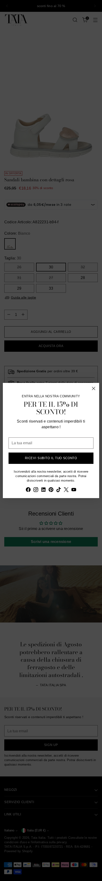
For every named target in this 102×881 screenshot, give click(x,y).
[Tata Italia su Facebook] (28, 490)
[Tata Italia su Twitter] (66, 490)
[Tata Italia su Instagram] (36, 490)
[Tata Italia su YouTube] (74, 490)
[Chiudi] (93, 388)
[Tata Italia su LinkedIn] (43, 490)
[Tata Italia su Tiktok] (58, 490)
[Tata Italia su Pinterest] (51, 490)
